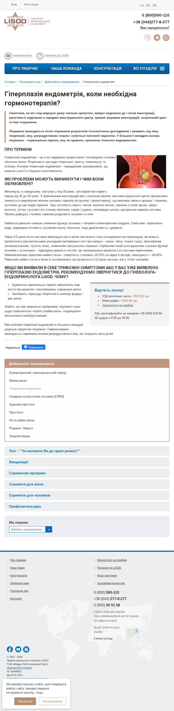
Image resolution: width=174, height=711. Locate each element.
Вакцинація (18, 462)
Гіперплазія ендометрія (25, 388)
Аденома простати (22, 404)
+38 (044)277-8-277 (151, 22)
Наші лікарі (17, 567)
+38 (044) (110, 599)
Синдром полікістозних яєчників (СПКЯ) (36, 396)
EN (155, 5)
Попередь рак (19, 591)
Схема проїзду (103, 638)
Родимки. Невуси (21, 428)
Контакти (16, 598)
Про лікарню (25, 68)
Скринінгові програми (27, 473)
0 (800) (106, 592)
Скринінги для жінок (26, 484)
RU (148, 5)
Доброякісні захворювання (31, 364)
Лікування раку (19, 583)
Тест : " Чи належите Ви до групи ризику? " (44, 451)
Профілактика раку (25, 506)
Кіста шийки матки (21, 420)
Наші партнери (107, 575)
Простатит (16, 412)
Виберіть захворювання (26, 529)
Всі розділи (145, 68)
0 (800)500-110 (155, 15)
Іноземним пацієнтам (111, 583)
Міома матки (18, 380)
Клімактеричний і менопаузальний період (37, 372)
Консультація (108, 68)
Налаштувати (52, 701)
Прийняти (25, 701)
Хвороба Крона (19, 436)
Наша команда (66, 68)
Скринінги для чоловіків (29, 495)
